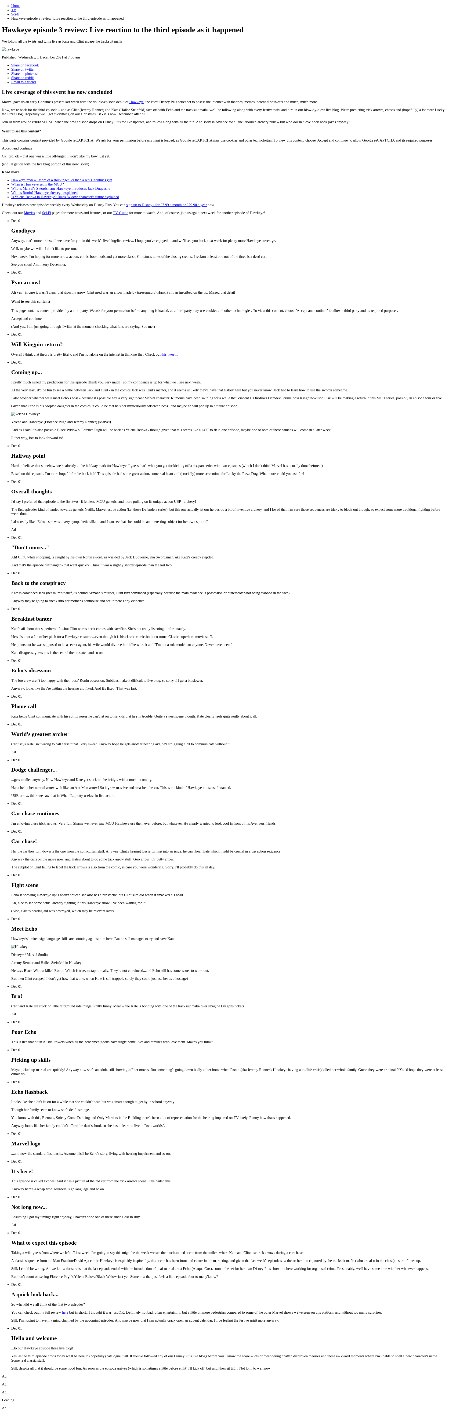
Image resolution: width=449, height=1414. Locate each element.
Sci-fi (15, 14)
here (65, 1312)
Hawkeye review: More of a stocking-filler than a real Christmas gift (61, 180)
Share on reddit (22, 78)
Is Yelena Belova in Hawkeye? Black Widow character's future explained (65, 197)
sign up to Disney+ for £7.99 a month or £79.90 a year (166, 205)
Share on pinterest (24, 74)
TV (13, 10)
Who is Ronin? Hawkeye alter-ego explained (44, 193)
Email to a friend (23, 82)
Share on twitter (23, 69)
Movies (29, 213)
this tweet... (169, 354)
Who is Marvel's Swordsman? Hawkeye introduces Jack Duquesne (60, 188)
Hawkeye (136, 102)
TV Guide (120, 213)
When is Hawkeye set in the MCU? (37, 184)
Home (15, 6)
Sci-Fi (46, 213)
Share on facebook (25, 65)
